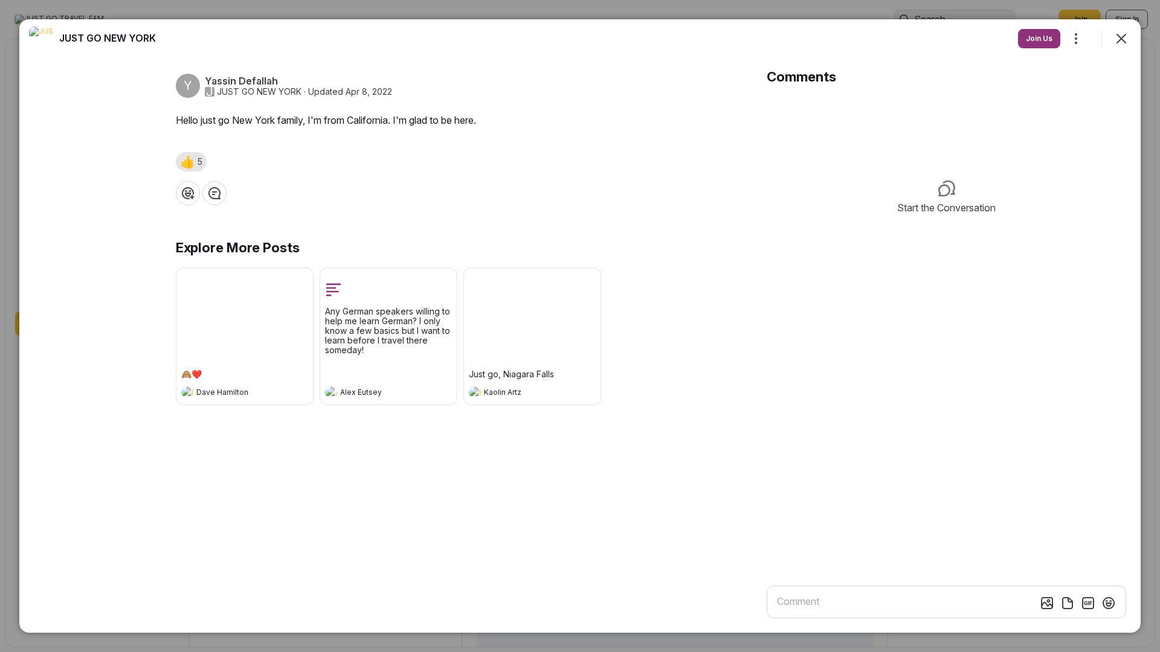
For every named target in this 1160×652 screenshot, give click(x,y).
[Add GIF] (1088, 603)
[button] (191, 161)
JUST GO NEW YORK (259, 92)
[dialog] (580, 326)
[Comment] (214, 193)
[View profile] (187, 392)
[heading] (232, 394)
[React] (187, 193)
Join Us (1039, 38)
